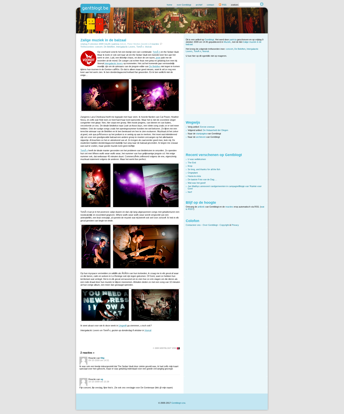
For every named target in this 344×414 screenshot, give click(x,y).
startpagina (201, 133)
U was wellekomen (197, 159)
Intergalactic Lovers (125, 47)
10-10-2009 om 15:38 (98, 381)
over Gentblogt (184, 5)
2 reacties (154, 44)
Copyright (224, 225)
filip (103, 358)
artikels (201, 207)
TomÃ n (140, 47)
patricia (115, 44)
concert (99, 47)
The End (192, 162)
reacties (229, 207)
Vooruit (148, 47)
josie (158, 57)
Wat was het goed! (197, 183)
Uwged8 (123, 325)
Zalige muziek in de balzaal (103, 40)
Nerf (190, 192)
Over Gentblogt (210, 225)
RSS (223, 5)
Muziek (227, 42)
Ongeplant (193, 173)
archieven (201, 137)
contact (210, 5)
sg (102, 379)
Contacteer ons (193, 225)
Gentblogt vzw (178, 403)
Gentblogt (209, 39)
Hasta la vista (194, 176)
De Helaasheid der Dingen (215, 130)
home (169, 5)
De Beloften (109, 47)
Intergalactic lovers (114, 63)
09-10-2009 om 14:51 (98, 360)
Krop (190, 166)
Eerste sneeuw (207, 127)
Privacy (235, 225)
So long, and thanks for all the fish (204, 169)
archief (199, 5)
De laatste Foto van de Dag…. (202, 179)
